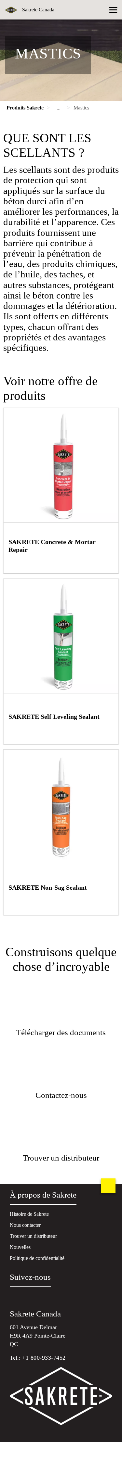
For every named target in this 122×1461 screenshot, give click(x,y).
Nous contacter (25, 1225)
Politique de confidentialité (37, 1258)
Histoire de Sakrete (29, 1214)
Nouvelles (20, 1247)
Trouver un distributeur (33, 1236)
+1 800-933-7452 (44, 1357)
